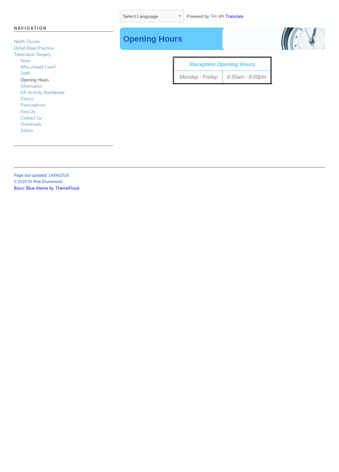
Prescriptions (33, 105)
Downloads (31, 124)
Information (31, 86)
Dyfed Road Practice (34, 48)
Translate (234, 16)
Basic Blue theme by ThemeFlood (46, 188)
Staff (25, 73)
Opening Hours (35, 79)
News (26, 60)
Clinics (27, 98)
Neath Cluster (27, 41)
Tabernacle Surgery (32, 54)
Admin (27, 130)
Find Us (28, 111)
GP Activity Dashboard (42, 92)
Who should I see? (38, 67)
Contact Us (31, 118)
